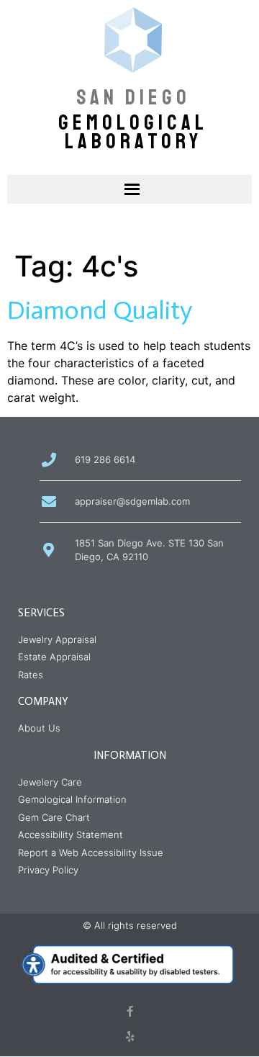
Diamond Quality (99, 310)
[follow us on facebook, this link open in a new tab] (129, 1011)
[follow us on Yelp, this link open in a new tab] (129, 1036)
